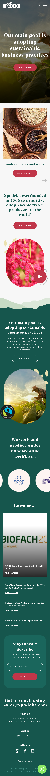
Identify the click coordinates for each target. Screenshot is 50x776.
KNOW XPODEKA (25, 67)
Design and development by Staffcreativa (25, 769)
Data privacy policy (25, 761)
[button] (45, 180)
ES (33, 5)
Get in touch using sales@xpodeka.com (25, 702)
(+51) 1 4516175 (25, 736)
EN (39, 5)
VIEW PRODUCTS (25, 173)
